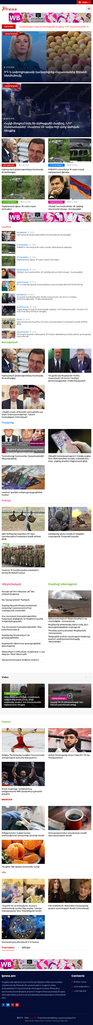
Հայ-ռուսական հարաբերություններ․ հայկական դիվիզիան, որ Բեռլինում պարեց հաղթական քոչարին (22, 619)
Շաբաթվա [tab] (8, 947)
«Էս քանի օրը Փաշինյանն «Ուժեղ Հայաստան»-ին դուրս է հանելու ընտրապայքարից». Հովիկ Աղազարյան (47, 298)
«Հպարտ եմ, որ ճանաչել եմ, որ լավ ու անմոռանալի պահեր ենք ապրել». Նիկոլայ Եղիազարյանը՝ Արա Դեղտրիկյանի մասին (22, 908)
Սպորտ (6, 721)
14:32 (34, 332)
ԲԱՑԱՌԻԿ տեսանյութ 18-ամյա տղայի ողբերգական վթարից (66, 170)
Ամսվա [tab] (26, 947)
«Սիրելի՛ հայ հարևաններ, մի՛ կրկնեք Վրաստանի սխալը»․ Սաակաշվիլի (65, 207)
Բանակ (19, 319)
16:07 (34, 270)
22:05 (32, 232)
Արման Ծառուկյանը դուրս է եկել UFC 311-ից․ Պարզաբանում (69, 756)
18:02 (34, 257)
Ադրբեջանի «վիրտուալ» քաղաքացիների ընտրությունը (21, 644)
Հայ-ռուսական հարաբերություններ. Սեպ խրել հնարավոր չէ (22, 628)
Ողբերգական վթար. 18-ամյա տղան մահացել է (38, 259)
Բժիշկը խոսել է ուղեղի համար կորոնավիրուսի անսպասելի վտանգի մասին (23, 834)
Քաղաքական (8, 165)
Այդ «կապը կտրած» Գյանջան (16, 600)
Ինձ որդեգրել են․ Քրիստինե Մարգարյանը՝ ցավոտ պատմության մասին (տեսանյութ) (68, 907)
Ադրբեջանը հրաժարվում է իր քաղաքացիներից (16, 636)
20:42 (27, 319)
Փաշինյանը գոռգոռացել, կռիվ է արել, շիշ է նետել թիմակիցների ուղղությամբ (68, 625)
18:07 (34, 245)
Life (4, 872)
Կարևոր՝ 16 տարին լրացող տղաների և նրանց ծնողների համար (20, 571)
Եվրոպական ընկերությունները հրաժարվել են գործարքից (44, 235)
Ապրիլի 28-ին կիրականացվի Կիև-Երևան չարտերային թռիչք (67, 703)
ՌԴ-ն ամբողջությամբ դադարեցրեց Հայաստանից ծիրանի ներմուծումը (45, 73)
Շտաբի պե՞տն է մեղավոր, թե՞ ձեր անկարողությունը (18, 592)
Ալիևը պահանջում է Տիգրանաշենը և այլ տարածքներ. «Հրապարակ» (67, 619)
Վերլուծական (11, 584)
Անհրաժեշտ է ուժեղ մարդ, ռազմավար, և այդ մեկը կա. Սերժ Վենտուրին (23, 653)
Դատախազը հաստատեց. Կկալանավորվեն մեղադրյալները (23, 457)
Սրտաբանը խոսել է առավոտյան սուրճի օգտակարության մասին (67, 834)
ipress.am (33, 1018)
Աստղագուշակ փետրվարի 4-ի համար (20, 942)
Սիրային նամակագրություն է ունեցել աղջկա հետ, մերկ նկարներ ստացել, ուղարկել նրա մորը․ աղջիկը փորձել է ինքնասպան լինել (69, 458)
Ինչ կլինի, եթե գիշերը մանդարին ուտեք (20, 866)
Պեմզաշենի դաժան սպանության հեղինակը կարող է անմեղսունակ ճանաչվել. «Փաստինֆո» (69, 639)
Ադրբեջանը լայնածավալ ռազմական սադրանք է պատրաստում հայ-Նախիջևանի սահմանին (19, 608)
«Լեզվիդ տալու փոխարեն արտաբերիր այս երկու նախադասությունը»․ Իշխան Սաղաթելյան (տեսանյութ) (22, 414)
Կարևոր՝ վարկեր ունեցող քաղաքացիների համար (22, 493)
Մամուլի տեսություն (62, 584)
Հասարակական (56, 202)
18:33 (32, 295)
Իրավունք (8, 422)
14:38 (34, 307)
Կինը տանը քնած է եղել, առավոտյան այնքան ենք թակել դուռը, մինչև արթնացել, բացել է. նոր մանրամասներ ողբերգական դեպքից (22, 701)
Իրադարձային (56, 165)
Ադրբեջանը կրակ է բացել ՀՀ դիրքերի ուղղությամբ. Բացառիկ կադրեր (66, 535)
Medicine (7, 799)
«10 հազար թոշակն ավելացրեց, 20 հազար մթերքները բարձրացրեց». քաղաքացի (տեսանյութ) (54, 335)
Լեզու (85, 2)
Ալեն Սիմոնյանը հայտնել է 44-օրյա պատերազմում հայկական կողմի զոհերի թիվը (52, 323)
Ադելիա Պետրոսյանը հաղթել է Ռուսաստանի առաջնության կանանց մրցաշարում (23, 756)
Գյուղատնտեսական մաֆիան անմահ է (20, 660)
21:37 (34, 282)
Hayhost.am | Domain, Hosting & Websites (51, 1021)
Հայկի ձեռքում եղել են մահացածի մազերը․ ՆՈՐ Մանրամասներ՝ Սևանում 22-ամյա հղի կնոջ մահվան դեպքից (41, 126)
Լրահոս (6, 226)
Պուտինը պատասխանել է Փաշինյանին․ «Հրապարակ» (67, 631)
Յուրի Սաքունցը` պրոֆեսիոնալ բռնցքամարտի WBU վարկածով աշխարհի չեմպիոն (22, 791)
